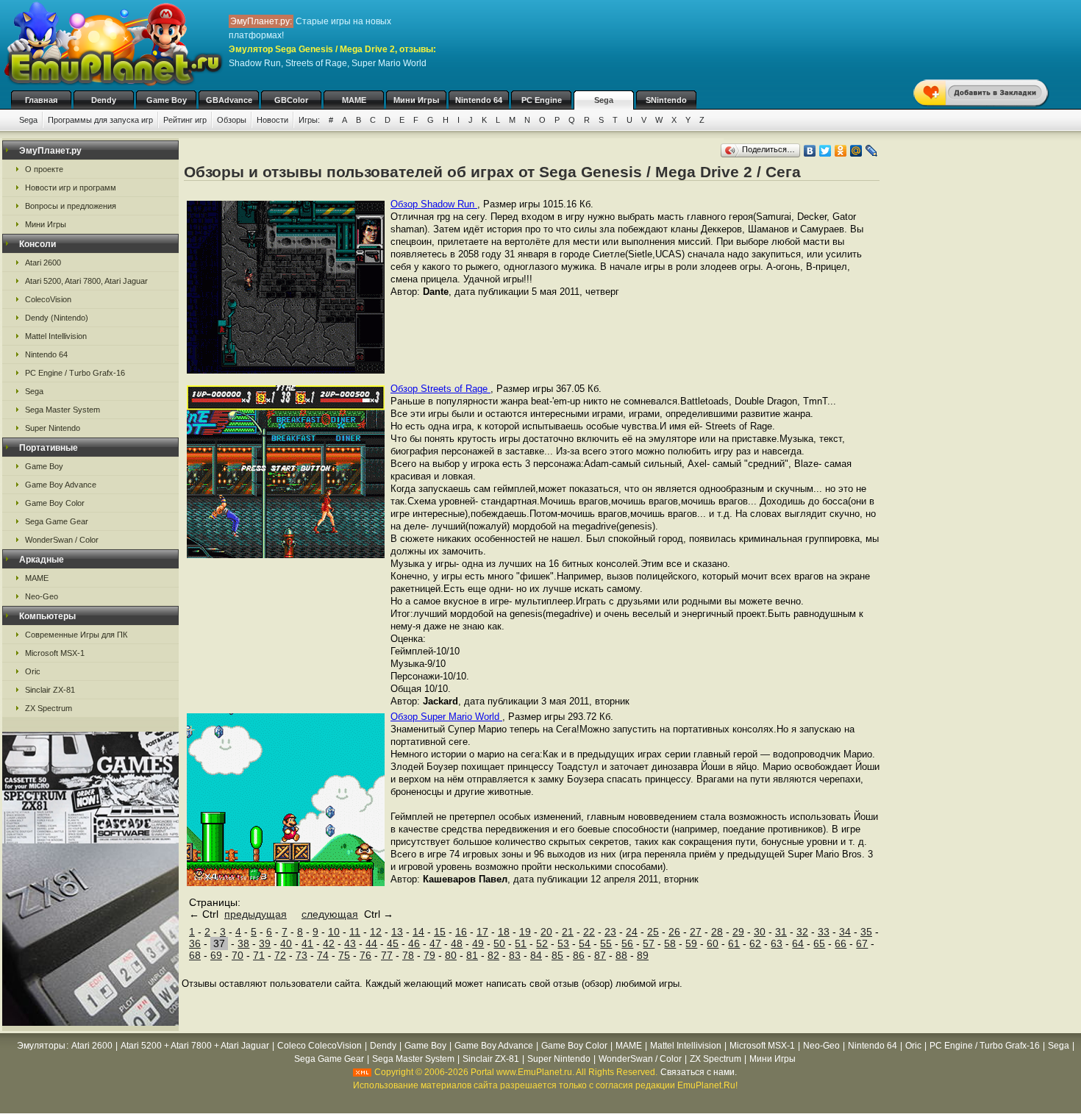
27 (696, 932)
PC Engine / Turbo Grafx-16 (75, 372)
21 (568, 932)
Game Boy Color (55, 503)
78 (408, 955)
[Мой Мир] (856, 150)
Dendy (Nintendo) (56, 317)
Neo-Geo (41, 596)
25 (653, 932)
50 (499, 943)
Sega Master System (62, 409)
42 (329, 943)
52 (542, 943)
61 (734, 943)
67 (862, 943)
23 (610, 932)
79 (429, 955)
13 (397, 932)
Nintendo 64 (478, 100)
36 (195, 943)
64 (798, 943)
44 (371, 943)
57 (648, 943)
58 (670, 943)
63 (776, 943)
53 (563, 943)
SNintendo (666, 100)
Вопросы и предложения (70, 205)
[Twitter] (825, 150)
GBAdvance (229, 100)
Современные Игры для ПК (76, 634)
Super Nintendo (52, 428)
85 (557, 955)
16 (461, 932)
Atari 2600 (43, 262)
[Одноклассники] (841, 150)
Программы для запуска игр (100, 119)
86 (579, 955)
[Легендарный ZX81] (90, 1022)
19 (525, 932)
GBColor (291, 100)
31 (781, 932)
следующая (330, 914)
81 (472, 955)
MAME (354, 100)
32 (802, 932)
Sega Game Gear (56, 521)
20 (546, 932)
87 (600, 955)
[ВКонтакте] (810, 150)
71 (259, 955)
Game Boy (166, 100)
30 (760, 932)
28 (717, 932)
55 (606, 943)
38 (243, 943)
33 (824, 932)
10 (334, 932)
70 (237, 955)
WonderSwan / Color (62, 539)
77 (387, 955)
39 (265, 943)
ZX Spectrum (48, 708)
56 (627, 943)
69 (216, 955)
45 (393, 943)
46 (414, 943)
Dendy (103, 100)
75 (344, 955)
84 (536, 955)
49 (478, 943)
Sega (603, 100)
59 (691, 943)
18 (504, 932)
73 (301, 955)
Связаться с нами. (698, 1072)
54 (585, 943)
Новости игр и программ (70, 187)
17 (482, 932)
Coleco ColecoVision (319, 1046)
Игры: (309, 119)
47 (435, 943)
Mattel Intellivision (56, 336)
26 (674, 932)
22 (589, 932)
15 (440, 932)
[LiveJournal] (872, 150)
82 (493, 955)
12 (376, 932)
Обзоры (231, 119)
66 (840, 943)
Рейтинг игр (185, 119)
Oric (32, 671)
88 (621, 955)
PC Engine (541, 100)
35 (866, 932)
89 (643, 955)
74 (323, 955)
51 (521, 943)
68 (195, 955)
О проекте (44, 169)
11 (354, 932)
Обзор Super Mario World (446, 716)
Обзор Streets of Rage (440, 388)
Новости (272, 119)
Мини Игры (416, 100)
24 (632, 932)
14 (418, 932)
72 (280, 955)
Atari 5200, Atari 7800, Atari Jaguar (86, 280)
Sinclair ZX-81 (50, 689)
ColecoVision (48, 299)
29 (738, 932)
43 (350, 943)
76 (365, 955)
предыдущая (255, 914)
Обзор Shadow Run (433, 204)
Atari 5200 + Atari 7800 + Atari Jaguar (195, 1046)
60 (712, 943)
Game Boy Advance (60, 484)
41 (307, 943)
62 (755, 943)
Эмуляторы (41, 1046)
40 (286, 943)
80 (451, 955)
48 (457, 943)
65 (819, 943)
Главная (41, 100)
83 (515, 955)
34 (845, 932)
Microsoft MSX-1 (55, 653)
